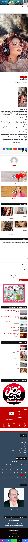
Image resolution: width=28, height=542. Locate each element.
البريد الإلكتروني (25, 264)
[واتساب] (9, 149)
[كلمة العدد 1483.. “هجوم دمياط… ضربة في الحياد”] (23, 312)
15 (25, 472)
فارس (12, 232)
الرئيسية (24, 74)
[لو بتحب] (23, 358)
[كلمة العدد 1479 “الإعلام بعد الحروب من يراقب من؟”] (23, 335)
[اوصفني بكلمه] (7, 211)
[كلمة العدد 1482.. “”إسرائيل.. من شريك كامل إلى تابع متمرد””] (23, 318)
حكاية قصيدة (23, 438)
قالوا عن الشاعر (23, 442)
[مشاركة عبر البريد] (26, 151)
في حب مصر (23, 440)
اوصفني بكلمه (10, 217)
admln (24, 82)
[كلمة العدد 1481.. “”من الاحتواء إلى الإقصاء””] (23, 323)
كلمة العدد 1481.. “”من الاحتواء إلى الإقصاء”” (10, 321)
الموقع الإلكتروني (24, 269)
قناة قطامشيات (23, 448)
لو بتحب (17, 357)
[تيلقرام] (7, 149)
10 (17, 470)
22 (25, 475)
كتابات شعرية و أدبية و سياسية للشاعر (18, 450)
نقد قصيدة (24, 454)
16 (21, 472)
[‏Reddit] (14, 149)
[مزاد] (23, 347)
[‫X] (23, 149)
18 (14, 472)
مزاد (18, 345)
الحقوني (17, 368)
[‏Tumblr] (19, 149)
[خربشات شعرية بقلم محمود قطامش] (14, 2)
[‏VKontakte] (11, 149)
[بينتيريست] (16, 149)
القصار (17, 351)
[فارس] (7, 226)
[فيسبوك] (26, 149)
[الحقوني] (23, 370)
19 (10, 472)
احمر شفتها (25, 228)
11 (14, 470)
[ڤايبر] (4, 149)
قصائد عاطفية (19, 74)
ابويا (26, 214)
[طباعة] (23, 151)
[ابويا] (21, 210)
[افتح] (23, 364)
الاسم (27, 258)
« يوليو (25, 481)
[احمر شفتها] (21, 224)
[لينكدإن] (21, 149)
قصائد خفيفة (23, 444)
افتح (18, 362)
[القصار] (23, 353)
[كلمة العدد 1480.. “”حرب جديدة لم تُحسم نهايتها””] (23, 329)
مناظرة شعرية (23, 452)
